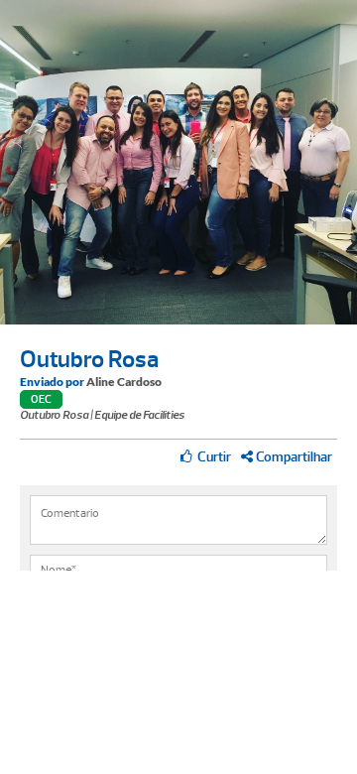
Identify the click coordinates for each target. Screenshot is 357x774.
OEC (41, 399)
